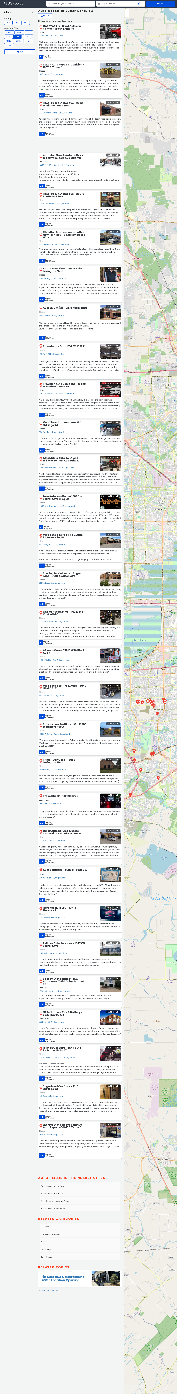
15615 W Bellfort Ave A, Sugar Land (54, 660)
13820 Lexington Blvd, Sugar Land (53, 278)
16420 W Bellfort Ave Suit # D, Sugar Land (57, 165)
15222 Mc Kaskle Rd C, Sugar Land (54, 621)
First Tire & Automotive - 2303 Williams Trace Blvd (63, 104)
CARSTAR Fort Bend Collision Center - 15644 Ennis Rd (62, 27)
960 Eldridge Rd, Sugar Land (51, 432)
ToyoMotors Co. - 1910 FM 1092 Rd (65, 346)
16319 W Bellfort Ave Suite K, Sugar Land (56, 467)
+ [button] (127, 11)
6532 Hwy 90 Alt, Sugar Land (51, 1022)
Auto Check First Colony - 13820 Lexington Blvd (64, 269)
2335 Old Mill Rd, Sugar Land (51, 315)
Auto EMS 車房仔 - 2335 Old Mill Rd (65, 307)
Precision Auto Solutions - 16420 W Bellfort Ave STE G (64, 385)
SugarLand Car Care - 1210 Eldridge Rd (60, 1087)
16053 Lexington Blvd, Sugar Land (53, 769)
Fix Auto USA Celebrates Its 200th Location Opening (62, 1278)
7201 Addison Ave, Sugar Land (52, 583)
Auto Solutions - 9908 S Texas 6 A (65, 870)
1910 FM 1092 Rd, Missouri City (52, 354)
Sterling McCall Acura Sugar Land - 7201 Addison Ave (62, 574)
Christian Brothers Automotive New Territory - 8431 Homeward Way (64, 235)
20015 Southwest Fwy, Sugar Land (54, 203)
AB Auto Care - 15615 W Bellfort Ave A (63, 651)
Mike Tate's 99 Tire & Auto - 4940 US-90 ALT (64, 687)
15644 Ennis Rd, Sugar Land (51, 35)
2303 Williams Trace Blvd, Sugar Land (55, 113)
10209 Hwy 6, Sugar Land (50, 803)
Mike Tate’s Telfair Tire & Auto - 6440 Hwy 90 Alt (64, 536)
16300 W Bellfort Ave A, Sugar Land (54, 734)
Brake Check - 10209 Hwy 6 (60, 796)
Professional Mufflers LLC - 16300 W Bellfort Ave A (64, 725)
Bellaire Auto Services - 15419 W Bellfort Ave (64, 944)
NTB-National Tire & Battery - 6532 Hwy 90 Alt (63, 1013)
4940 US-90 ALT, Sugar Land (52, 695)
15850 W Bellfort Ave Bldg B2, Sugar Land (57, 506)
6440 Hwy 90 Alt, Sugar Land (52, 544)
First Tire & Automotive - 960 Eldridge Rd (62, 423)
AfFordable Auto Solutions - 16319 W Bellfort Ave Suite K (61, 459)
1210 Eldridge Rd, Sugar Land (51, 1096)
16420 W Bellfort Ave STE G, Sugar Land (56, 393)
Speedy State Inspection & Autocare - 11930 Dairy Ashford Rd (63, 981)
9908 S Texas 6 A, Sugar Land (52, 878)
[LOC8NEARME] (12, 3)
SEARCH (160, 4)
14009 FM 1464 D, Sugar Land (52, 840)
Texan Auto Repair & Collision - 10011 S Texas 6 (63, 65)
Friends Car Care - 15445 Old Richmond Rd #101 (62, 1049)
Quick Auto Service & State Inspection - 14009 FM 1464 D (62, 832)
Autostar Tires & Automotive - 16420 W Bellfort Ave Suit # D (63, 156)
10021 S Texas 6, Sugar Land (51, 1134)
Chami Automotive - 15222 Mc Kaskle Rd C (63, 613)
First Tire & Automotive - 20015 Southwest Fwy (63, 195)
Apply (20, 52)
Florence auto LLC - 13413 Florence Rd (59, 909)
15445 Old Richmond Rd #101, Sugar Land (57, 1057)
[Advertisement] (80, 144)
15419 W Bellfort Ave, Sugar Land (53, 953)
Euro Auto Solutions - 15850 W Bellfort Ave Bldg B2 (62, 497)
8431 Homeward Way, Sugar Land (54, 244)
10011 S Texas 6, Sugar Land (51, 74)
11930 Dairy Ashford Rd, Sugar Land (54, 991)
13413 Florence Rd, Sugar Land (52, 917)
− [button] (127, 15)
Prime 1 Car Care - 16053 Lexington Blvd (59, 761)
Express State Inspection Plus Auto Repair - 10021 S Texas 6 (62, 1126)
